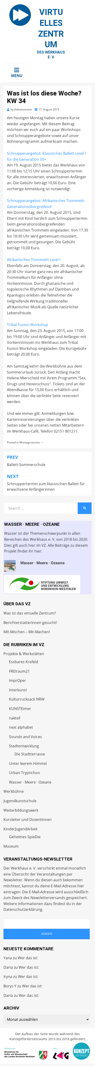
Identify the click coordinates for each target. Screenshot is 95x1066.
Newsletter (12, 879)
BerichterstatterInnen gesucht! (30, 622)
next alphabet (21, 727)
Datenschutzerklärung (22, 909)
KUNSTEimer (20, 708)
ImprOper (17, 680)
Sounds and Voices (25, 736)
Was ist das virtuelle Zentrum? (29, 613)
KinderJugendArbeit (20, 828)
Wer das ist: (28, 957)
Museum (11, 846)
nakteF (15, 718)
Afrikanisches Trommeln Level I (33, 259)
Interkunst (18, 689)
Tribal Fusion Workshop (27, 324)
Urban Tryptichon (24, 772)
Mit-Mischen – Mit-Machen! (26, 631)
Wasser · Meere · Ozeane (30, 782)
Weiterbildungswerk (20, 810)
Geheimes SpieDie (25, 836)
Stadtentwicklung (24, 745)
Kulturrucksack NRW (27, 699)
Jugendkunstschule (19, 800)
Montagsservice (29, 442)
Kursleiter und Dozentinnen (27, 819)
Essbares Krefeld (23, 661)
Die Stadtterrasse (30, 754)
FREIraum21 (19, 671)
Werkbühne (13, 791)
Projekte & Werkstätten (23, 653)
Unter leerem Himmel (28, 763)
